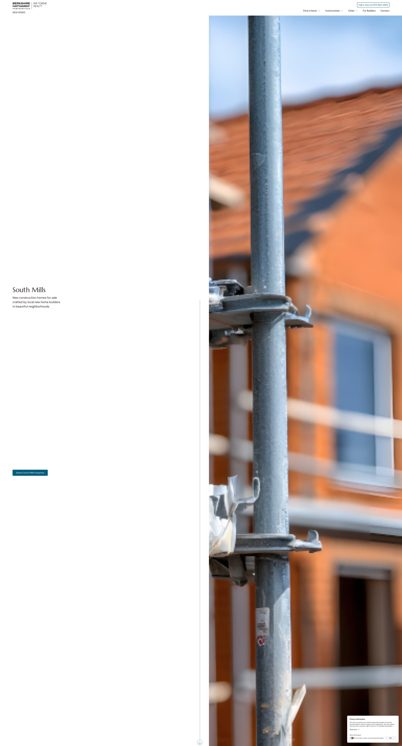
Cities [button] (351, 10)
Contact (385, 10)
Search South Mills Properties (30, 472)
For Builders (369, 10)
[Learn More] (200, 742)
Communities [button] (332, 10)
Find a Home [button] (310, 10)
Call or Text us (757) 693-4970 (373, 5)
